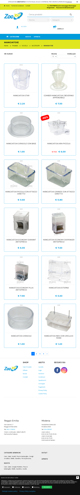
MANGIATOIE (48, 46)
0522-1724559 (11, 429)
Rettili (12, 458)
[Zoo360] (13, 16)
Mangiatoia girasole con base (21, 144)
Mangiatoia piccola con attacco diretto (21, 193)
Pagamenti (41, 387)
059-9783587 (48, 429)
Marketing (36, 487)
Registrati (50, 7)
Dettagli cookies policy (9, 491)
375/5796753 (53, 6)
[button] (58, 29)
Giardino (18, 458)
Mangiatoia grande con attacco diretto (59, 193)
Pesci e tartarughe (22, 456)
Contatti (28, 6)
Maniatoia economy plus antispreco (21, 289)
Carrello (40, 367)
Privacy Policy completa (27, 491)
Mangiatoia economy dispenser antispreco (58, 241)
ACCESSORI (36, 46)
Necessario (7, 487)
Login (40, 370)
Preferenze (17, 487)
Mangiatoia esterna (59, 288)
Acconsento (47, 487)
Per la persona (26, 458)
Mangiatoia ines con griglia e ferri (58, 337)
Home (8, 6)
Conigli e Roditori (17, 467)
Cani (5, 456)
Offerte (37, 37)
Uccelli (14, 456)
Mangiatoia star (21, 96)
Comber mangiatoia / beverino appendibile (59, 97)
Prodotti (15, 46)
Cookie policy (42, 394)
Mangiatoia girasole (21, 336)
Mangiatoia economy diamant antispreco (21, 241)
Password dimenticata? (65, 7)
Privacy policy (42, 390)
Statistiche (27, 487)
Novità (28, 37)
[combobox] (39, 20)
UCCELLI (25, 46)
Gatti (9, 456)
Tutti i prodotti (27, 367)
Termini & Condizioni (17, 6)
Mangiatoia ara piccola (58, 144)
